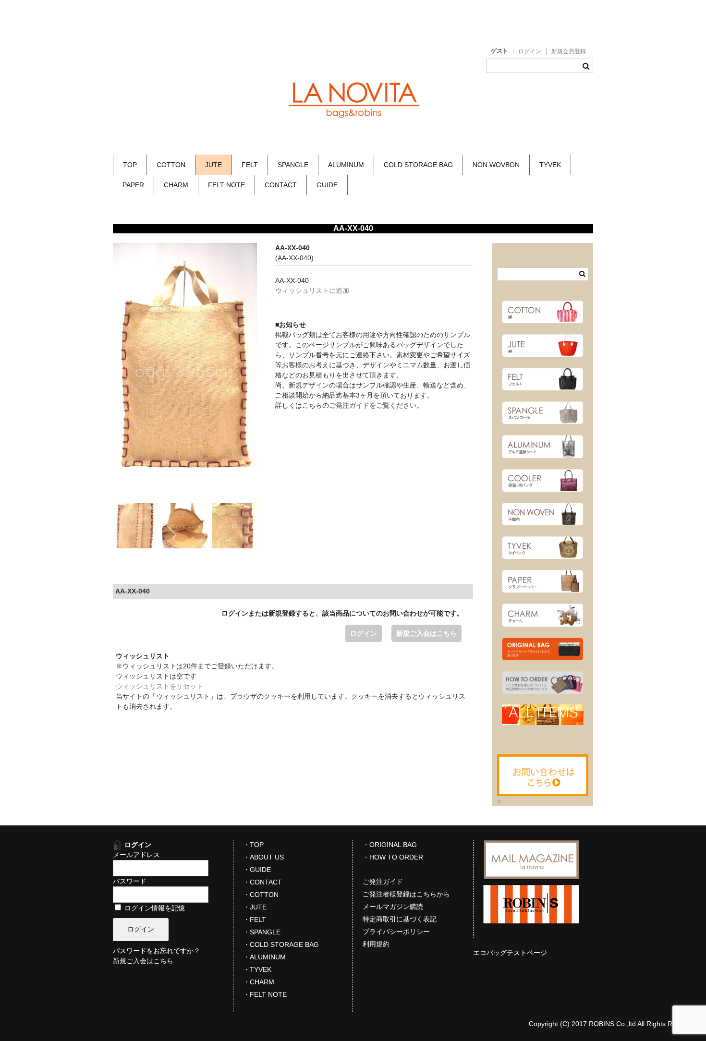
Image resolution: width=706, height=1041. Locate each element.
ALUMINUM (346, 165)
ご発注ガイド (383, 881)
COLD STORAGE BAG (418, 165)
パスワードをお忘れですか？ (156, 951)
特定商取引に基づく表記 (400, 919)
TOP (130, 165)
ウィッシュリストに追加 (312, 290)
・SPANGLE (261, 932)
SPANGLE (293, 165)
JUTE (213, 165)
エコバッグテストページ (510, 952)
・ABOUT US (263, 857)
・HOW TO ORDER (393, 857)
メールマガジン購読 (393, 906)
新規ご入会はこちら (426, 633)
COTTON (171, 165)
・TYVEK (257, 969)
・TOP (253, 844)
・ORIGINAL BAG (390, 844)
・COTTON (261, 894)
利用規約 (376, 944)
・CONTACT (262, 882)
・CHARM (258, 982)
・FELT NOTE (265, 994)
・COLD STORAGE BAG (281, 944)
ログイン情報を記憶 (153, 908)
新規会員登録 (568, 51)
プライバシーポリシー (396, 931)
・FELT (254, 919)
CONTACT (281, 185)
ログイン (529, 51)
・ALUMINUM (264, 957)
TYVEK (550, 165)
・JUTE (255, 907)
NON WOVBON (496, 165)
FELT (250, 165)
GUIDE (327, 185)
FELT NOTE (226, 185)
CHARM (176, 185)
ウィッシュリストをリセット (159, 686)
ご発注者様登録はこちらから (406, 894)
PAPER (133, 185)
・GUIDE (257, 869)
